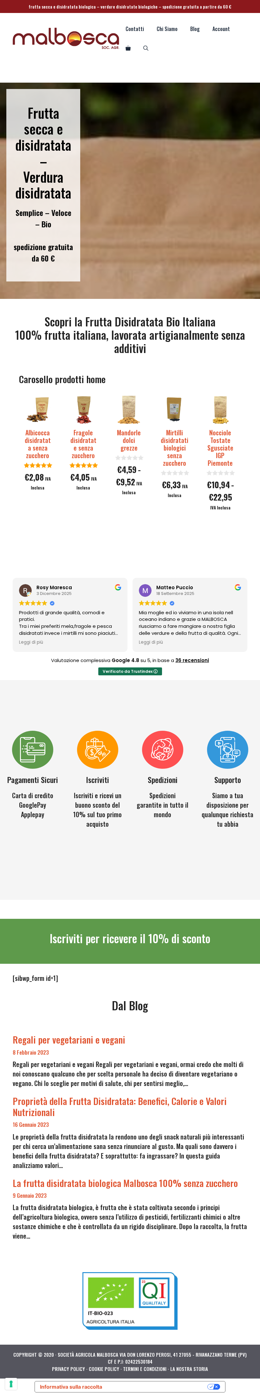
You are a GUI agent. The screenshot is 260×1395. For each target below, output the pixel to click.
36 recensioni (192, 660)
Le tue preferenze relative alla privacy (158, 1387)
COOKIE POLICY (104, 1368)
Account (221, 29)
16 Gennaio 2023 (31, 1124)
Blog (195, 29)
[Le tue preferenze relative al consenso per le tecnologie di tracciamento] (11, 1384)
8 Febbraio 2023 (31, 1052)
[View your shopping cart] (128, 47)
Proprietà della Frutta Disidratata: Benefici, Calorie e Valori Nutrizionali (120, 1106)
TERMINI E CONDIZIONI (144, 1368)
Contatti (135, 29)
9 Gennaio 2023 (30, 1195)
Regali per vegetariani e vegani (69, 1039)
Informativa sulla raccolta (71, 1387)
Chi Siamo (167, 29)
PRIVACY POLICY (68, 1368)
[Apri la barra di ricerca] (146, 47)
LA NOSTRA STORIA (189, 1368)
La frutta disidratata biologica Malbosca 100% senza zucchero (125, 1183)
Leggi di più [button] (31, 642)
